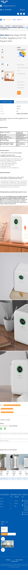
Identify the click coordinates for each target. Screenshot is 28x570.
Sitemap (8, 559)
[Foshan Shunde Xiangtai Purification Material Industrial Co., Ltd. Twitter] (21, 14)
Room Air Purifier (4, 504)
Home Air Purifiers (4, 506)
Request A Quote (4, 35)
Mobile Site (14, 561)
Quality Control (12, 27)
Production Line (18, 500)
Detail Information (7, 102)
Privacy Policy (19, 559)
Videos (14, 19)
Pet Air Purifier (3, 498)
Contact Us (20, 27)
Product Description (22, 102)
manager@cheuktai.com (9, 6)
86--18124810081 (7, 9)
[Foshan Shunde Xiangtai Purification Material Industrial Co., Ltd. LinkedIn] (24, 14)
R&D (15, 506)
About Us (19, 19)
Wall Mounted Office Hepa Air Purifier (12, 405)
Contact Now (19, 93)
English (23, 9)
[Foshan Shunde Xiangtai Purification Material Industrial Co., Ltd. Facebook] (18, 14)
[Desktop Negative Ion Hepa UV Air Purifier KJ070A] (9, 66)
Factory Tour (3, 27)
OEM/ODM (16, 503)
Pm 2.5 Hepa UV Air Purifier (7, 412)
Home (4, 19)
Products (9, 19)
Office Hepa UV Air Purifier (7, 408)
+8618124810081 (13, 426)
